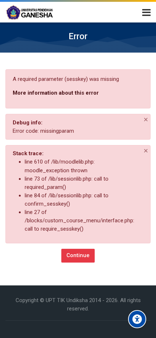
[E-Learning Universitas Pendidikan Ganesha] (29, 12)
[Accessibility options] (137, 319)
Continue (78, 255)
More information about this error (56, 93)
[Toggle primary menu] (146, 12)
